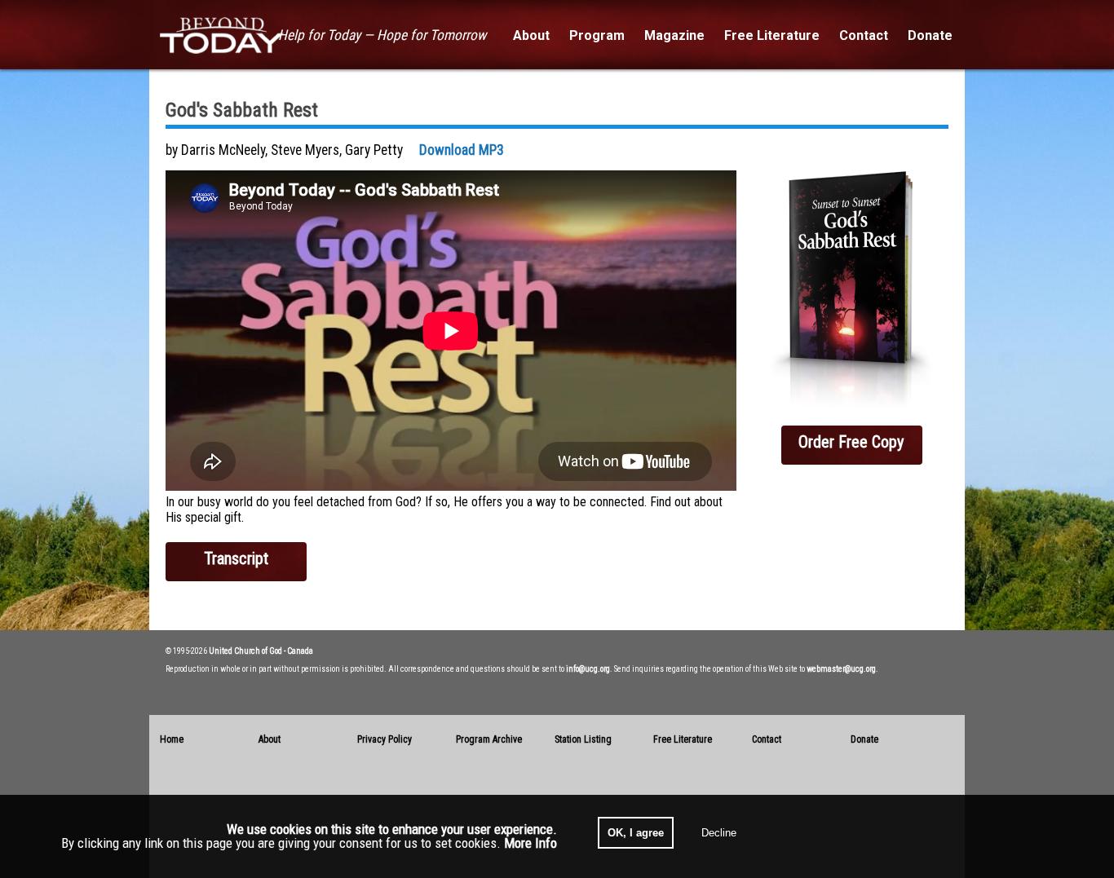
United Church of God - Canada (261, 650)
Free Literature (682, 739)
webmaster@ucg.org (841, 668)
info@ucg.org (588, 668)
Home (171, 739)
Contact (766, 739)
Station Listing (583, 739)
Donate (864, 739)
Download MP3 (461, 150)
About (270, 739)
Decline (718, 833)
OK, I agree (636, 833)
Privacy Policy (384, 739)
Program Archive (489, 739)
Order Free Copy (851, 442)
